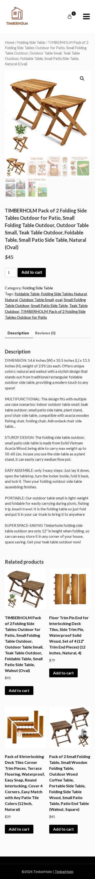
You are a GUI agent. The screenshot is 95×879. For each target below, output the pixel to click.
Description (18, 332)
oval (58, 299)
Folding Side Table (31, 42)
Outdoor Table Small (36, 299)
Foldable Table (27, 293)
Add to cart (31, 272)
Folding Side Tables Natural (64, 293)
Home (9, 42)
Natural (11, 299)
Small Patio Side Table (49, 305)
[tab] (18, 333)
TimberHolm (64, 871)
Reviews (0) (45, 332)
